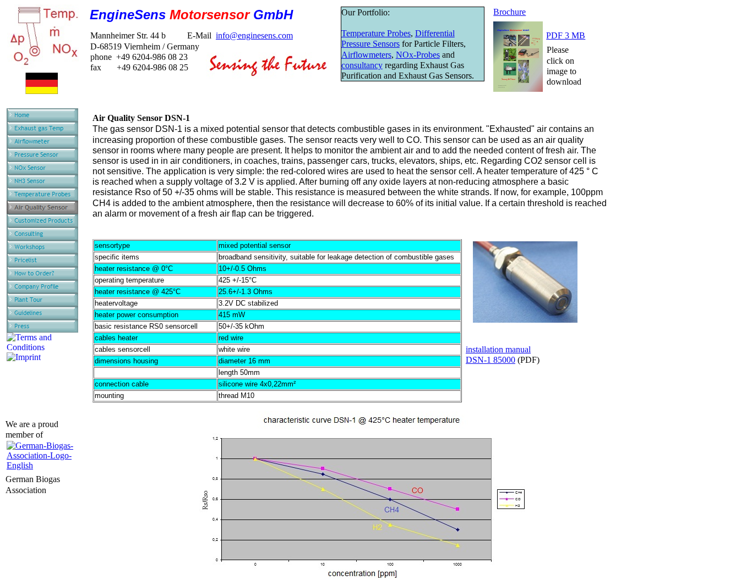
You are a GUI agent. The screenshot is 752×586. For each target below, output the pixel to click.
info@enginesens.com (254, 35)
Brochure (509, 11)
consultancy (362, 65)
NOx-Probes (418, 54)
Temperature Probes (376, 33)
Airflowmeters (366, 54)
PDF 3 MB (565, 35)
